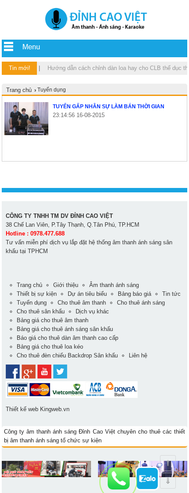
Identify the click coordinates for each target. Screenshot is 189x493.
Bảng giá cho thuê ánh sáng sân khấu (65, 329)
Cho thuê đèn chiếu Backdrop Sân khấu (67, 355)
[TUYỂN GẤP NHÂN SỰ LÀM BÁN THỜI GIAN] (26, 133)
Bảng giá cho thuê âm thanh (52, 320)
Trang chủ (19, 90)
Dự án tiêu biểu (87, 294)
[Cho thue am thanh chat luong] (46, 475)
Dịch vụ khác (92, 311)
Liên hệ (138, 355)
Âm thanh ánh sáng (114, 285)
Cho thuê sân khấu (41, 311)
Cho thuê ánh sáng (141, 302)
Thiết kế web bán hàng (30, 484)
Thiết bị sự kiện (37, 294)
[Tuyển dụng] (94, 31)
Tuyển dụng (32, 302)
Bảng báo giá (134, 294)
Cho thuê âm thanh (82, 302)
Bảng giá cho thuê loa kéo (50, 346)
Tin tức (171, 294)
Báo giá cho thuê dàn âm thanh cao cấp (67, 338)
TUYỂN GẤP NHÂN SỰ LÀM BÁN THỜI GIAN (108, 106)
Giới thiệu (65, 285)
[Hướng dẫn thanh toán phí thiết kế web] (72, 396)
